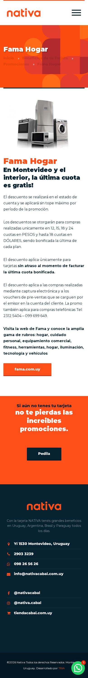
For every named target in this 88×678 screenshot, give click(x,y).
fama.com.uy (27, 369)
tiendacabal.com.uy (33, 613)
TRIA (61, 668)
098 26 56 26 (26, 564)
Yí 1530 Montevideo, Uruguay (42, 544)
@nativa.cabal (27, 603)
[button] (78, 668)
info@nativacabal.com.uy (38, 574)
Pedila (44, 453)
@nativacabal (27, 593)
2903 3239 (23, 554)
